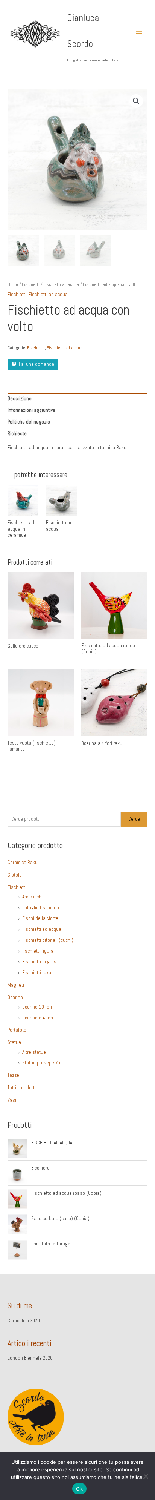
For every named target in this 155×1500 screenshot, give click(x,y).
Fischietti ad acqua (61, 284)
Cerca (134, 819)
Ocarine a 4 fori (37, 1018)
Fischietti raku (36, 973)
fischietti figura (37, 951)
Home (13, 284)
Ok (79, 1489)
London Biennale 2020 (30, 1358)
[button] (136, 101)
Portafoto (17, 1030)
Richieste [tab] (17, 434)
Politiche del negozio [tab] (29, 422)
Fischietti (31, 284)
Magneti (16, 985)
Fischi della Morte (40, 918)
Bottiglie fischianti (40, 908)
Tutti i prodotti (22, 1088)
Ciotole (15, 875)
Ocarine (15, 998)
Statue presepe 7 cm (43, 1063)
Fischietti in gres (39, 962)
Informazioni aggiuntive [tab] (31, 410)
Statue (14, 1042)
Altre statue (34, 1052)
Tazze (13, 1075)
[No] (145, 1476)
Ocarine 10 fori (37, 1007)
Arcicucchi (32, 897)
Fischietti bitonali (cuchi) (47, 940)
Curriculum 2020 (24, 1321)
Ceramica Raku (23, 863)
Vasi (12, 1100)
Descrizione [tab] (20, 399)
